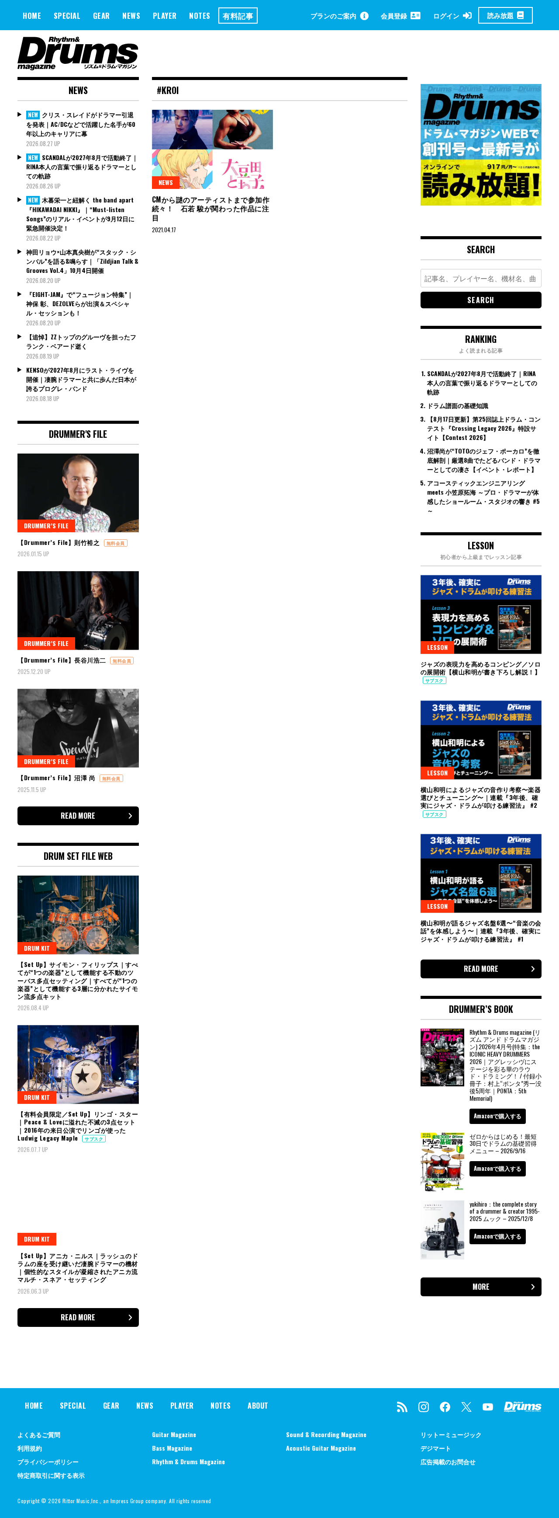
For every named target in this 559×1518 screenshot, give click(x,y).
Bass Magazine (172, 1447)
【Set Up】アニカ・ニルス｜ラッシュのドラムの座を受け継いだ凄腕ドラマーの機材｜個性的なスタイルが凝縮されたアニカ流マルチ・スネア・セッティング (77, 1267)
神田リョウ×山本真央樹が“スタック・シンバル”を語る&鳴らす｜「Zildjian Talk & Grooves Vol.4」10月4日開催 (82, 261)
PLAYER (165, 15)
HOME (32, 15)
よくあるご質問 (38, 1434)
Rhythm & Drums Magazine (188, 1461)
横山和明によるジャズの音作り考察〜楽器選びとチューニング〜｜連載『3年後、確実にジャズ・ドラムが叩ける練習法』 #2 (481, 797)
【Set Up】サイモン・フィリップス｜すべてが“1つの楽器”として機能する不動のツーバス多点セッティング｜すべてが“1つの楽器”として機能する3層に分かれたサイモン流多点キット (77, 980)
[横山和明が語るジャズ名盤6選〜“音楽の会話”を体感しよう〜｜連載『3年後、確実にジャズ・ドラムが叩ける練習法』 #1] (481, 873)
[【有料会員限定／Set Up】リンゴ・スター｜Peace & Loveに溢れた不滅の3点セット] (78, 1064)
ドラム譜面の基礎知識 (457, 405)
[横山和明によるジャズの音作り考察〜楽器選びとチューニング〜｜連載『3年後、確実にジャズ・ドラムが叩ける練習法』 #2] (481, 740)
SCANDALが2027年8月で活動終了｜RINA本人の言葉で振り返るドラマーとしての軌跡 (82, 167)
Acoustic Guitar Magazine (321, 1447)
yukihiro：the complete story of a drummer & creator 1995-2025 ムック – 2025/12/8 (504, 1211)
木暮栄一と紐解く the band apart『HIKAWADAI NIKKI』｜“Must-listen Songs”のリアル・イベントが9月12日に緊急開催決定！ (80, 213)
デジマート (436, 1447)
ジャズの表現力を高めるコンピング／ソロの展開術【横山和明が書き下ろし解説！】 (481, 667)
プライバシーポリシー (48, 1461)
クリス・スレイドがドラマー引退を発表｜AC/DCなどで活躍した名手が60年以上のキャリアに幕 (80, 124)
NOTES (199, 15)
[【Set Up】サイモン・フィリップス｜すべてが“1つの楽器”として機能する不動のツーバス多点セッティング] (78, 915)
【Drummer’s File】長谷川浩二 (62, 659)
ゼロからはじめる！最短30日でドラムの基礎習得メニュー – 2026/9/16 (503, 1143)
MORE (481, 1286)
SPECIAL (67, 15)
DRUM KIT (37, 948)
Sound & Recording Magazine (326, 1434)
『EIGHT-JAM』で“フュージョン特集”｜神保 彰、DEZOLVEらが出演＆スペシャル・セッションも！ (79, 303)
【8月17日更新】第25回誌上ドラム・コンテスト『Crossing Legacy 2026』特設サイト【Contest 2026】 (484, 428)
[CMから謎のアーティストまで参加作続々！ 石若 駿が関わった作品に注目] (212, 149)
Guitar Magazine (174, 1434)
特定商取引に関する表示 (51, 1475)
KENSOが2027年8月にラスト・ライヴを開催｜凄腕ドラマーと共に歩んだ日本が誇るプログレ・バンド (81, 379)
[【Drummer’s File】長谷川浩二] (78, 610)
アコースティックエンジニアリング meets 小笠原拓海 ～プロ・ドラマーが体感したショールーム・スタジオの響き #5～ (483, 496)
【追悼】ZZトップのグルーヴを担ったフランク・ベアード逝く (81, 341)
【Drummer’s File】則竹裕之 (59, 542)
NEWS (131, 15)
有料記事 (238, 15)
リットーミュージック (451, 1434)
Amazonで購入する (497, 1115)
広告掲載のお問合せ (448, 1461)
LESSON (437, 647)
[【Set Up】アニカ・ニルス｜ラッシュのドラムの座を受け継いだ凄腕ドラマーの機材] (78, 1205)
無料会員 (116, 543)
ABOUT (258, 1405)
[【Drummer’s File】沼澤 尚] (78, 728)
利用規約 (29, 1447)
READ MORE (78, 815)
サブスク (94, 1138)
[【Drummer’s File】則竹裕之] (78, 493)
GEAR (101, 15)
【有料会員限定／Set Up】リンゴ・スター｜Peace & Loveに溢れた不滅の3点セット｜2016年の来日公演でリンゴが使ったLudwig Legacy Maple (77, 1125)
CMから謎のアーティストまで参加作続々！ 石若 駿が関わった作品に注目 (211, 208)
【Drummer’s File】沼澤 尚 (57, 777)
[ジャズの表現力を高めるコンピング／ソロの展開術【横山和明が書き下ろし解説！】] (481, 614)
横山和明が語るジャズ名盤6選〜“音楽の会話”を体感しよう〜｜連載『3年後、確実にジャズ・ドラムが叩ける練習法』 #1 (481, 930)
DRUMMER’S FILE (46, 525)
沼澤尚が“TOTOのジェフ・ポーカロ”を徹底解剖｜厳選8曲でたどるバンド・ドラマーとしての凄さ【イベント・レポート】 (484, 460)
